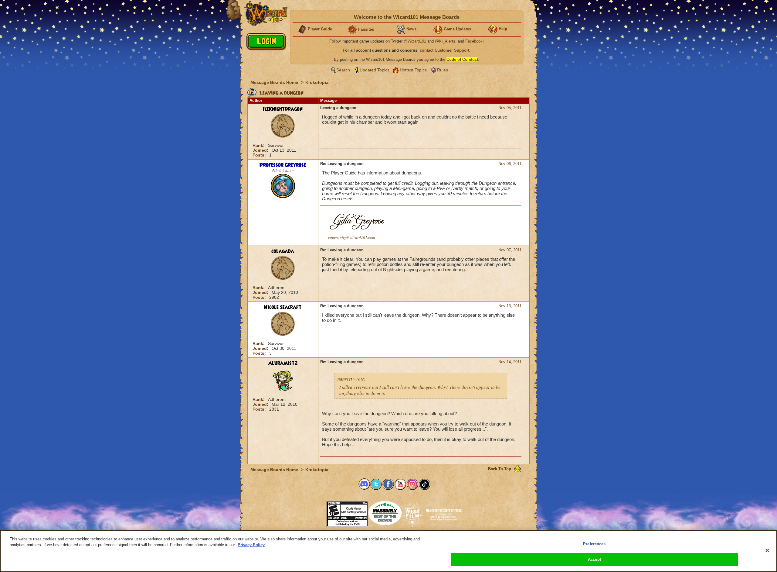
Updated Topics (374, 69)
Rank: (259, 145)
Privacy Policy (251, 545)
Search (343, 69)
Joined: (261, 150)
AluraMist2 (283, 363)
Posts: (260, 155)
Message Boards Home (274, 82)
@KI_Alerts (445, 41)
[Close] (767, 550)
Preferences (594, 544)
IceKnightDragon (283, 109)
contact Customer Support (444, 50)
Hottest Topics (413, 69)
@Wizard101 (415, 41)
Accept (594, 559)
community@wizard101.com (351, 237)
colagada (282, 251)
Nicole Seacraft (282, 307)
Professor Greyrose (283, 165)
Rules (442, 69)
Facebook (474, 41)
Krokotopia (316, 82)
